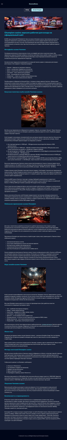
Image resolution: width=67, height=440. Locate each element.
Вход (27, 10)
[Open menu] (2, 4)
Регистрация (37, 10)
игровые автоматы (47, 324)
